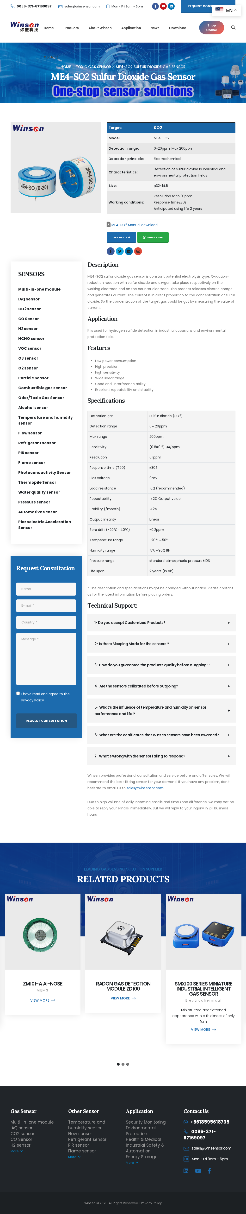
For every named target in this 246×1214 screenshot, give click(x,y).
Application (131, 27)
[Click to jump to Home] (25, 27)
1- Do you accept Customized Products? (129, 622)
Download (177, 27)
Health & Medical (143, 1139)
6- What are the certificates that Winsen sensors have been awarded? (156, 734)
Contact (51, 57)
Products (71, 27)
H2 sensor (28, 328)
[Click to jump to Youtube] (163, 6)
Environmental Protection (141, 1131)
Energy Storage (142, 1157)
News (154, 27)
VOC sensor (29, 348)
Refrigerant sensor (37, 442)
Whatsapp (155, 237)
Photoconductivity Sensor (44, 472)
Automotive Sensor (37, 512)
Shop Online (211, 27)
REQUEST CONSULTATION (208, 6)
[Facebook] (209, 1171)
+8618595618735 (210, 1122)
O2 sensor (28, 368)
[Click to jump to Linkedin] (171, 6)
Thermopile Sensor (37, 482)
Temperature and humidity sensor (86, 1125)
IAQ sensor (29, 299)
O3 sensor (28, 358)
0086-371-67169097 (200, 1134)
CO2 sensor (29, 308)
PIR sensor (28, 452)
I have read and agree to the (45, 697)
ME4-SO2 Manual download (134, 224)
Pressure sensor (34, 502)
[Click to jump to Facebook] (155, 6)
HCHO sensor (31, 338)
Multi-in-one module (39, 289)
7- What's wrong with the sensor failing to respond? (139, 756)
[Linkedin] (186, 1171)
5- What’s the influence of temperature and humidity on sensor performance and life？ (150, 710)
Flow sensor (30, 433)
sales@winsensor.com (82, 6)
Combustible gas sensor (42, 387)
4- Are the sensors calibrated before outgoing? (136, 686)
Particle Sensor (33, 378)
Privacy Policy (32, 700)
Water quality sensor (39, 492)
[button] (118, 1064)
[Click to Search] (233, 28)
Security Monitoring (146, 1122)
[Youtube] (198, 1171)
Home (49, 27)
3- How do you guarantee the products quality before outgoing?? (152, 664)
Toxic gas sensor (93, 66)
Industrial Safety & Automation (145, 1148)
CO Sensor (28, 318)
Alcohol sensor (33, 407)
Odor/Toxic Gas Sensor (41, 397)
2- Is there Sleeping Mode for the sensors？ (132, 643)
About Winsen (99, 27)
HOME (66, 66)
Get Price (120, 237)
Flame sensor (31, 462)
